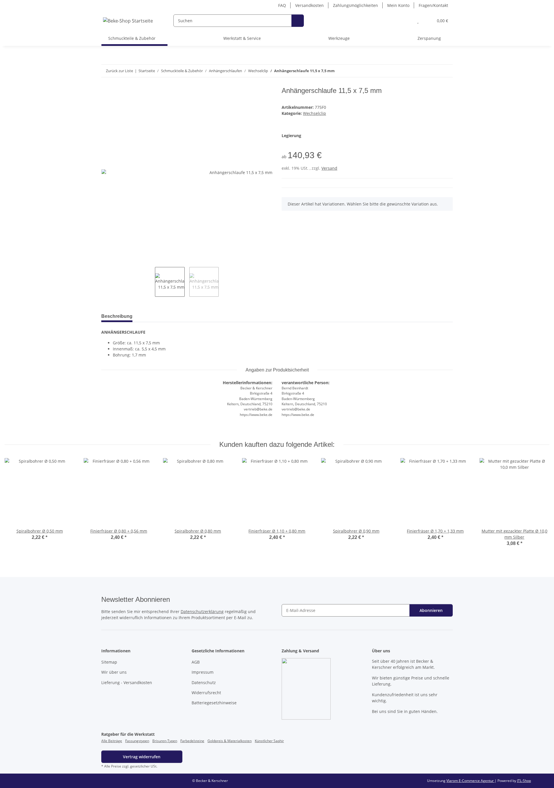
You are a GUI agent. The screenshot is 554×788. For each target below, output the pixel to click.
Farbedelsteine (192, 740)
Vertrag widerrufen (141, 756)
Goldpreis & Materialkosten (229, 740)
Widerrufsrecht (206, 692)
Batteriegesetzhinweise (214, 702)
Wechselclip (314, 113)
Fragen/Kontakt (433, 5)
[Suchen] (297, 20)
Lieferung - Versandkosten (126, 682)
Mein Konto (398, 5)
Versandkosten (309, 5)
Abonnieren (431, 610)
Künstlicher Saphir (269, 740)
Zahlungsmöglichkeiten (355, 5)
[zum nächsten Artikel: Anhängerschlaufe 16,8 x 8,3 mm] (446, 71)
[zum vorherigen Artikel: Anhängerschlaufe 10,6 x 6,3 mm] (434, 71)
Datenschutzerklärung (202, 611)
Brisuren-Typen (164, 740)
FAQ (282, 5)
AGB (196, 662)
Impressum (203, 672)
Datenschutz (204, 682)
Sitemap (109, 662)
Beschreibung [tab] (116, 316)
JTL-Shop (524, 780)
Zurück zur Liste (119, 70)
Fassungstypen (137, 740)
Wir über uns (114, 672)
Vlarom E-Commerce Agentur (470, 780)
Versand (329, 168)
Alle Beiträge (111, 740)
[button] (406, 21)
